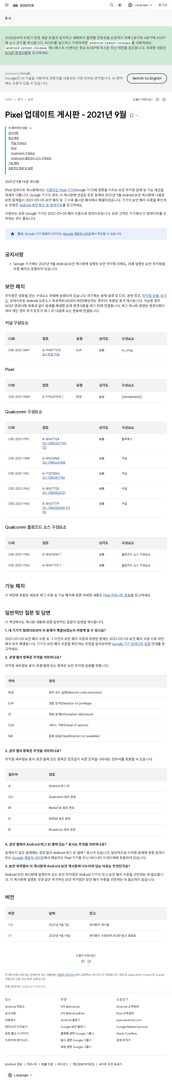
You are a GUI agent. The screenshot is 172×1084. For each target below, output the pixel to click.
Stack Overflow (126, 1033)
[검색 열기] (111, 5)
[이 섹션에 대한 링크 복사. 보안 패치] (29, 287)
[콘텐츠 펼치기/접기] (30, 128)
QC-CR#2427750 (54, 443)
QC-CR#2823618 (53, 508)
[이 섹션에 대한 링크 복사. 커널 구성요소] (32, 323)
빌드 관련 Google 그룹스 (76, 1040)
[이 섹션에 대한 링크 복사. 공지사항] (27, 255)
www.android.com (128, 1020)
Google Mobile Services (132, 1027)
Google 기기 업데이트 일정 (131, 644)
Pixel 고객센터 (125, 1013)
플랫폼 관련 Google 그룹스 (77, 1033)
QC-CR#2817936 (53, 478)
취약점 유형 (150, 296)
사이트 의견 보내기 (110, 1064)
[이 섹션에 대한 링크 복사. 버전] (18, 897)
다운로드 (10, 1020)
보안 (30, 99)
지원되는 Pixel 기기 (59, 190)
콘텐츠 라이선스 (66, 975)
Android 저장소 (15, 1007)
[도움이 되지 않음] (164, 99)
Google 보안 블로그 (73, 1027)
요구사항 (10, 1013)
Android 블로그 (70, 1020)
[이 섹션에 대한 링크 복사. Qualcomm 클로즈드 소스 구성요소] (70, 527)
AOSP (8, 99)
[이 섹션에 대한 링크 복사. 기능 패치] (29, 586)
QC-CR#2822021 (54, 493)
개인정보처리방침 (83, 1064)
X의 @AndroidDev (73, 1013)
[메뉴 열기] (7, 5)
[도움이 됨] (157, 99)
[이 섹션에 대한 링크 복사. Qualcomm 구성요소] (46, 412)
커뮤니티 (31, 1064)
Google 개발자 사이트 (77, 234)
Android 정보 (13, 1064)
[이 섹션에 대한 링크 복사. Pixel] (18, 369)
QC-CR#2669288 (53, 463)
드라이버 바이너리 (16, 1040)
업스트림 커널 (51, 354)
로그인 (163, 5)
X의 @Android (70, 1007)
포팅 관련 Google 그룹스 (76, 1047)
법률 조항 (47, 1064)
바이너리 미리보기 (16, 1027)
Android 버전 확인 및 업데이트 (41, 205)
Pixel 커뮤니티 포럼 (117, 595)
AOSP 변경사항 (16, 53)
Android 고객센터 (127, 1007)
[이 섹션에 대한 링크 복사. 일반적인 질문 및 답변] (54, 613)
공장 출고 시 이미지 (17, 1033)
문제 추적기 (123, 1040)
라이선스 (62, 1064)
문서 (8, 18)
